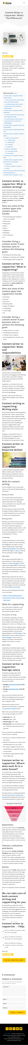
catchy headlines (11, 548)
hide (15, 93)
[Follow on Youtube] (20, 1028)
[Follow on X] (14, 1028)
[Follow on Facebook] (7, 1028)
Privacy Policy (7, 1033)
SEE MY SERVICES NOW (14, 960)
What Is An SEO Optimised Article (12, 595)
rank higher (16, 563)
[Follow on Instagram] (10, 1028)
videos (17, 550)
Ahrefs (18, 587)
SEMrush (11, 587)
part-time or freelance (11, 708)
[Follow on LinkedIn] (17, 1028)
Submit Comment (17, 1012)
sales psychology (6, 637)
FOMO (19, 633)
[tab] (14, 931)
